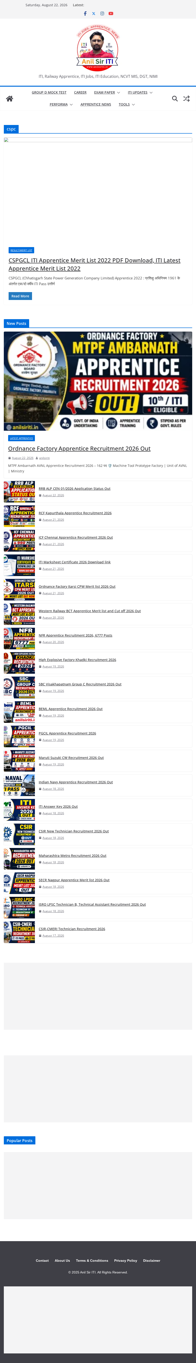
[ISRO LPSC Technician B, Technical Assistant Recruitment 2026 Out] (19, 907)
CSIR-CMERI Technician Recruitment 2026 (72, 929)
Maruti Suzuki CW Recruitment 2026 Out (71, 757)
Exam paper (104, 92)
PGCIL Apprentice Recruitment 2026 (67, 733)
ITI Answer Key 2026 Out (58, 806)
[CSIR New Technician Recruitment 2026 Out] (19, 834)
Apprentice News (96, 104)
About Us (62, 1260)
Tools (124, 104)
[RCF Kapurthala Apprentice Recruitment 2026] (19, 516)
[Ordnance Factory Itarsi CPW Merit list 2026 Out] (19, 589)
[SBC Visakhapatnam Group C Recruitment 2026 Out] (19, 687)
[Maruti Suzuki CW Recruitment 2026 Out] (19, 761)
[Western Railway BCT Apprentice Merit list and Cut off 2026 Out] (19, 614)
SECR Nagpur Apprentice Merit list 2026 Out (74, 880)
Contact (42, 1260)
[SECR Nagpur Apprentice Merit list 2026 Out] (19, 883)
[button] (117, 92)
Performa (59, 104)
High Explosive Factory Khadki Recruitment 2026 (77, 659)
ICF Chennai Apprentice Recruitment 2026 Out (76, 537)
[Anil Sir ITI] (9, 98)
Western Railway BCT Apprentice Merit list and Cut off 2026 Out (90, 611)
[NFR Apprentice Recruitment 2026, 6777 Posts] (19, 638)
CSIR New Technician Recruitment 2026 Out (74, 831)
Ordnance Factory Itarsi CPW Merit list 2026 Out (77, 586)
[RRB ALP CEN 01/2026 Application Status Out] (19, 492)
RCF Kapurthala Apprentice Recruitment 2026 (75, 513)
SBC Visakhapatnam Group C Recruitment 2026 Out (80, 684)
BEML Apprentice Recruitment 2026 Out (71, 709)
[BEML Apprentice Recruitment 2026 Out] (19, 712)
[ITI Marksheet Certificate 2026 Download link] (19, 565)
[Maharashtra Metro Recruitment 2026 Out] (19, 859)
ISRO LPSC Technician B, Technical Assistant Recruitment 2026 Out (92, 904)
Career (80, 92)
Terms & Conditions (92, 1260)
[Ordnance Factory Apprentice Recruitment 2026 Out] (98, 381)
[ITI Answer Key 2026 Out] (19, 809)
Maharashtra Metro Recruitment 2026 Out (72, 855)
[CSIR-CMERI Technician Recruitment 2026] (19, 932)
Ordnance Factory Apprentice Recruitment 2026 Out (79, 448)
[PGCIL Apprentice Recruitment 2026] (19, 736)
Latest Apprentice (21, 438)
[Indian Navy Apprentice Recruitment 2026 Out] (19, 785)
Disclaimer (151, 1260)
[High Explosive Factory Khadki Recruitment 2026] (19, 663)
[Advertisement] (98, 996)
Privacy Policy (125, 1260)
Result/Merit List (21, 250)
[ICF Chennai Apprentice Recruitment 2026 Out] (19, 540)
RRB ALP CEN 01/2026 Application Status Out (74, 488)
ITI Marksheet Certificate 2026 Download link (75, 562)
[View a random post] (186, 98)
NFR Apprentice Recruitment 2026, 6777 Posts (75, 635)
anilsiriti (44, 458)
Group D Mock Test (49, 92)
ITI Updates (137, 92)
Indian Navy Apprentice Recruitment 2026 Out (76, 782)
